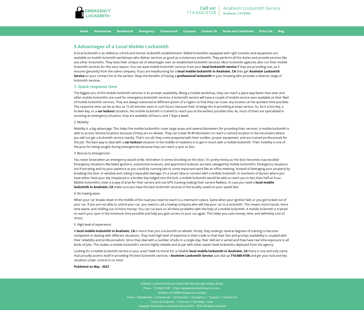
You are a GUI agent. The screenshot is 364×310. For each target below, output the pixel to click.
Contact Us (209, 31)
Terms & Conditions (163, 301)
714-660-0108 (201, 12)
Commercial (169, 31)
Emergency (147, 31)
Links (210, 301)
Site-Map (198, 301)
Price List (265, 31)
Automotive (102, 31)
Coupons (189, 31)
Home (84, 31)
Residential (125, 31)
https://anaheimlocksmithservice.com (196, 288)
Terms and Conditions (238, 31)
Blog (281, 31)
